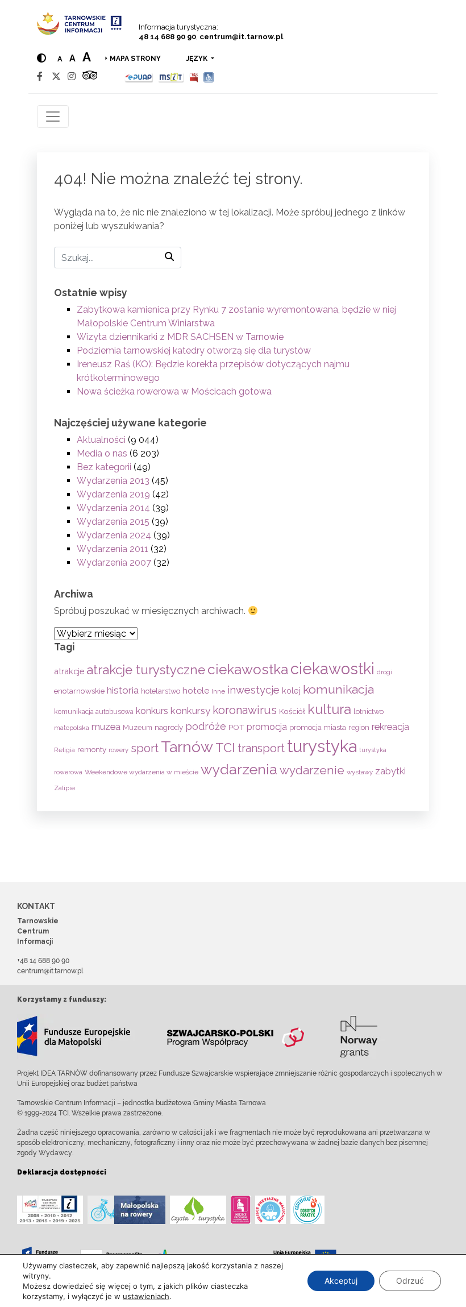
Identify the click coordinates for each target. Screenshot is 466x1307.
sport (145, 748)
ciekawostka (247, 669)
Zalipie (64, 788)
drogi (384, 672)
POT (236, 727)
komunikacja (338, 689)
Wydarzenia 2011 (112, 548)
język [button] (197, 59)
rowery (118, 750)
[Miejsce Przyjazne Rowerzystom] (126, 1210)
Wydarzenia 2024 (114, 535)
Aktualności (101, 439)
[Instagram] (72, 76)
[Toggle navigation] (53, 116)
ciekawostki (332, 668)
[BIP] (194, 76)
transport (261, 748)
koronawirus (245, 710)
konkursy (190, 710)
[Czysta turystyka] (198, 1210)
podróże (205, 726)
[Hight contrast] (41, 58)
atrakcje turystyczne (145, 669)
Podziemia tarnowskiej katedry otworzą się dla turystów (194, 350)
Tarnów (187, 747)
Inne (218, 691)
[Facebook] (40, 76)
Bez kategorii (104, 467)
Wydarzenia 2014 (113, 508)
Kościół (292, 711)
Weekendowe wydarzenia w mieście (141, 772)
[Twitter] (56, 76)
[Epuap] (138, 76)
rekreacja (390, 726)
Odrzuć (410, 1280)
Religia (64, 750)
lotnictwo (368, 711)
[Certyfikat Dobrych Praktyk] (307, 1210)
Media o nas (102, 453)
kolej (291, 690)
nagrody (169, 727)
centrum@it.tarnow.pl (241, 36)
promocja (267, 726)
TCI (225, 747)
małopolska (71, 728)
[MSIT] (171, 76)
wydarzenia (239, 769)
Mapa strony (135, 59)
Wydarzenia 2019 (113, 494)
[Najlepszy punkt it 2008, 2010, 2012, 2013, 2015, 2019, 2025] (50, 1210)
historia (123, 690)
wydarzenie (312, 770)
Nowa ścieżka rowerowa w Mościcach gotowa (174, 391)
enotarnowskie (79, 690)
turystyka (322, 746)
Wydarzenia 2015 (113, 521)
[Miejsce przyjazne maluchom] (270, 1210)
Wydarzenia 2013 (113, 480)
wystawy (360, 772)
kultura (329, 709)
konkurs (152, 711)
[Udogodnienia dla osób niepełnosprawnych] (208, 76)
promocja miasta (317, 727)
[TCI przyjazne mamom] (241, 1210)
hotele (195, 690)
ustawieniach (146, 1296)
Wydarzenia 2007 (114, 562)
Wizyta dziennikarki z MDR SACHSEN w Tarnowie (180, 336)
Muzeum (137, 727)
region (358, 727)
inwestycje (253, 690)
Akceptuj (340, 1280)
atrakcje (69, 671)
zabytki (390, 771)
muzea (105, 726)
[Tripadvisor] (89, 76)
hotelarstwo (160, 691)
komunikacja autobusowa (94, 712)
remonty (91, 749)
